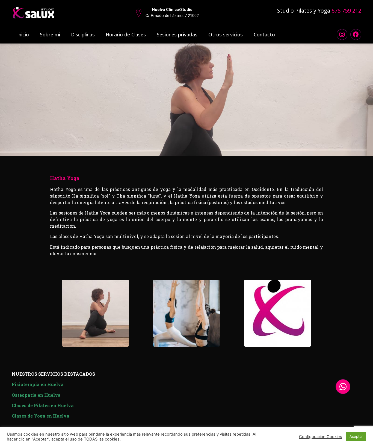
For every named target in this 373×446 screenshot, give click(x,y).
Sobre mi (50, 34)
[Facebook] (355, 34)
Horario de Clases (126, 34)
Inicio (23, 34)
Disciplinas (83, 34)
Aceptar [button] (356, 436)
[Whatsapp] (343, 386)
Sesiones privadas (177, 34)
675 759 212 (346, 10)
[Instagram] (342, 34)
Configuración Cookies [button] (320, 436)
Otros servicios (225, 34)
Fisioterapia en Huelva (38, 384)
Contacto (264, 34)
